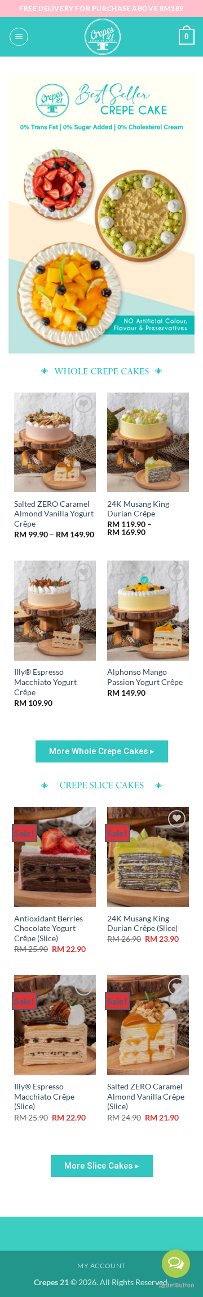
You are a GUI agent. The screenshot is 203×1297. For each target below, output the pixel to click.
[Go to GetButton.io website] (176, 1285)
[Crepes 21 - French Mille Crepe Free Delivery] (102, 37)
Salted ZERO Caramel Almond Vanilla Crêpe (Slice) (145, 1096)
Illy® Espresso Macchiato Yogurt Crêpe (45, 681)
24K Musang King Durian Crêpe (138, 509)
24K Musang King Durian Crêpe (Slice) (142, 923)
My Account (101, 1265)
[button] (19, 37)
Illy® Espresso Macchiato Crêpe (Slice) (44, 1096)
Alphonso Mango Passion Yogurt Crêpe (145, 677)
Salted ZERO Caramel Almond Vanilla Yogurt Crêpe (54, 513)
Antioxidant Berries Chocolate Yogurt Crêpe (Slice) (48, 928)
